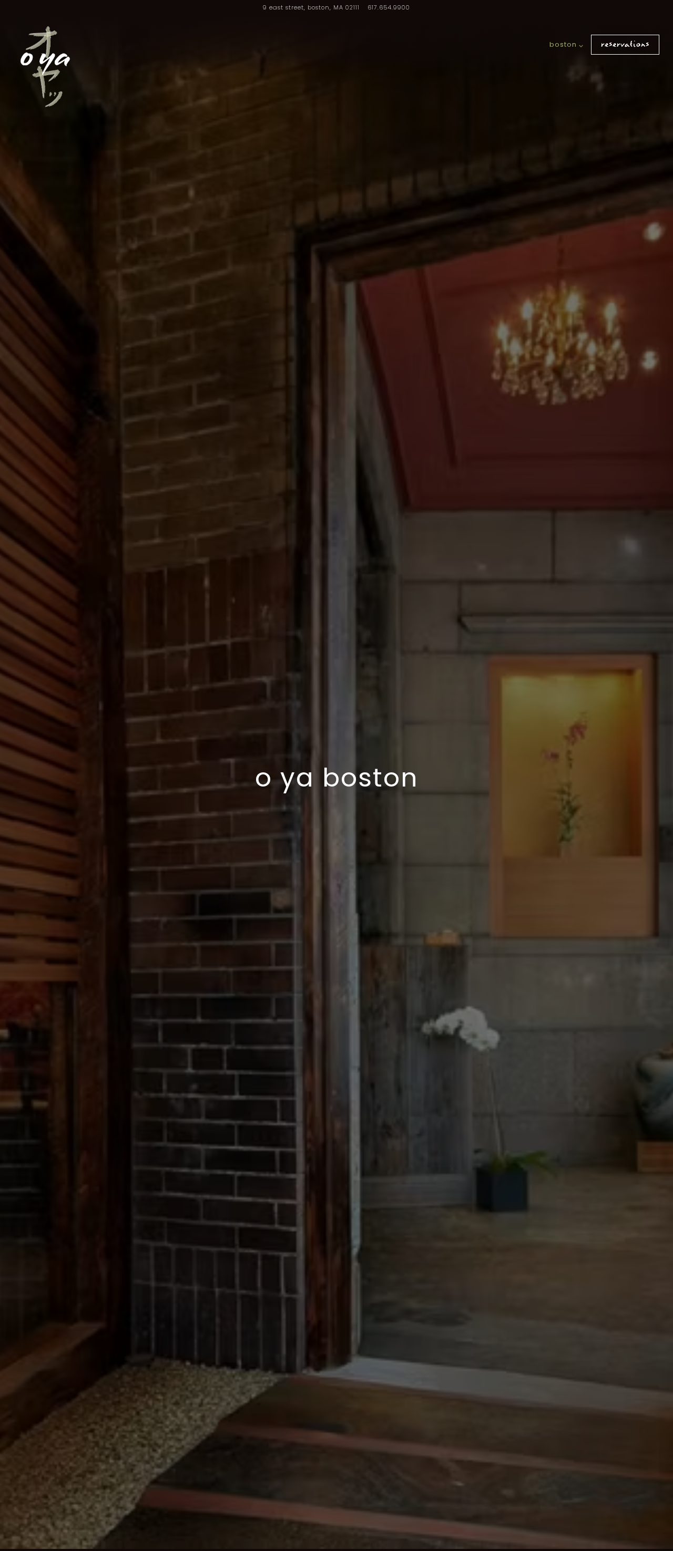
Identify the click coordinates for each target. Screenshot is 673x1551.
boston (564, 43)
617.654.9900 (389, 7)
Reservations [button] (625, 44)
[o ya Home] (45, 66)
